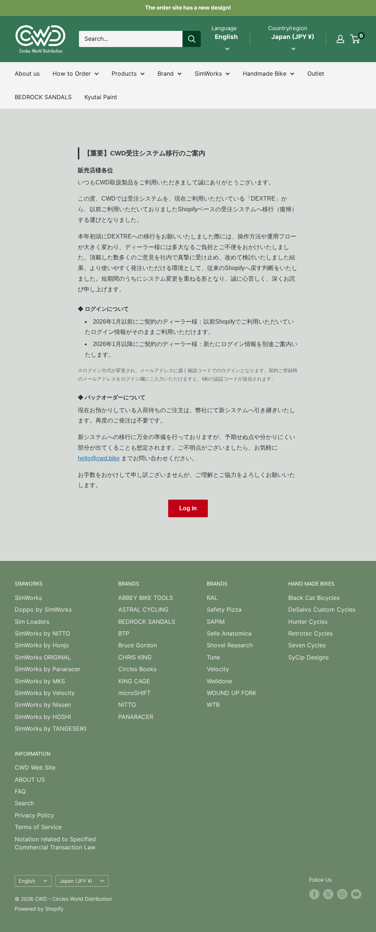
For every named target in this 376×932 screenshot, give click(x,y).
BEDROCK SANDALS (43, 97)
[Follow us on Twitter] (328, 894)
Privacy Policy (34, 815)
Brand (166, 73)
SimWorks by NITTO (42, 633)
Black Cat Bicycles (314, 597)
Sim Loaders (32, 621)
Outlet (315, 73)
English (27, 881)
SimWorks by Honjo (42, 645)
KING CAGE (134, 681)
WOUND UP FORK (231, 693)
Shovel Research (230, 645)
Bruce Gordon (137, 645)
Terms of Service (38, 827)
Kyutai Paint (100, 97)
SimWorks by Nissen (43, 704)
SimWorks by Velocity (45, 693)
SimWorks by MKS (40, 681)
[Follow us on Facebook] (314, 894)
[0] (355, 39)
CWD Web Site (35, 767)
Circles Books (137, 669)
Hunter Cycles (308, 621)
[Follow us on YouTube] (356, 894)
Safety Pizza (224, 609)
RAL (212, 597)
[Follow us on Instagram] (342, 894)
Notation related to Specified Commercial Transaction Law (55, 843)
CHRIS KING (135, 657)
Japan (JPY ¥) (75, 881)
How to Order (72, 73)
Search (24, 803)
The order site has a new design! (188, 7)
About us (27, 73)
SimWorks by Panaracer (47, 669)
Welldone (219, 681)
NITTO (127, 704)
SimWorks (208, 73)
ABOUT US (30, 779)
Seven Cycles (307, 645)
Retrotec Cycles (310, 633)
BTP (123, 633)
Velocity (218, 669)
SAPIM (216, 621)
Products (124, 73)
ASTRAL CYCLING (143, 609)
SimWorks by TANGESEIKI (50, 728)
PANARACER (135, 716)
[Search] (191, 39)
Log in (188, 508)
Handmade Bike (264, 73)
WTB (213, 704)
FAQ (20, 791)
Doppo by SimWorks (43, 609)
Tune (213, 657)
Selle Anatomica (229, 633)
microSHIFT (134, 693)
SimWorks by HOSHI (43, 716)
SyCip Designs (308, 657)
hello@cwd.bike (99, 458)
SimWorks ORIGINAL (43, 657)
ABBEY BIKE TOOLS (145, 597)
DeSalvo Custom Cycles (321, 609)
